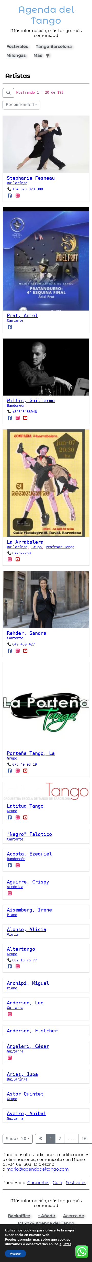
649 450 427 (23, 644)
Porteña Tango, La (31, 753)
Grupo (36, 547)
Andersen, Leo (25, 1003)
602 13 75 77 (24, 960)
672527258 (21, 553)
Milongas (16, 55)
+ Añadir (46, 1215)
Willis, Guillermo (31, 400)
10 (84, 1138)
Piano (12, 915)
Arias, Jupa (22, 1074)
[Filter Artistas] (8, 93)
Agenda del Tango (46, 15)
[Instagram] (18, 196)
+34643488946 (24, 412)
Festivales (17, 46)
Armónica (15, 887)
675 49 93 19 (24, 764)
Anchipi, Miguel (28, 983)
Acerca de (73, 1215)
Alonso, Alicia (26, 929)
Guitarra (15, 1008)
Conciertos (38, 1182)
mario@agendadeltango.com (37, 1169)
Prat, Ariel (22, 315)
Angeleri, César (28, 1046)
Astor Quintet (25, 1094)
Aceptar (15, 1254)
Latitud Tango (25, 806)
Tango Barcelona (54, 46)
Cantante (15, 320)
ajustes (65, 1244)
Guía (57, 1182)
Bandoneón (16, 405)
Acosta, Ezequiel (29, 854)
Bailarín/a (17, 183)
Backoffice (19, 1215)
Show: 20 (16, 1138)
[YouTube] (25, 418)
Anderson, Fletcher (32, 1031)
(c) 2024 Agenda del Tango (46, 1223)
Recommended (20, 104)
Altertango (21, 949)
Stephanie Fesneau (31, 178)
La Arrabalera (25, 542)
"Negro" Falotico (29, 834)
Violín (13, 934)
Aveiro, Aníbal (26, 1113)
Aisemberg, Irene (29, 910)
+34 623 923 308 (27, 189)
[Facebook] (10, 196)
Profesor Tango (60, 547)
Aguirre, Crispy (28, 882)
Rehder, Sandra (26, 633)
